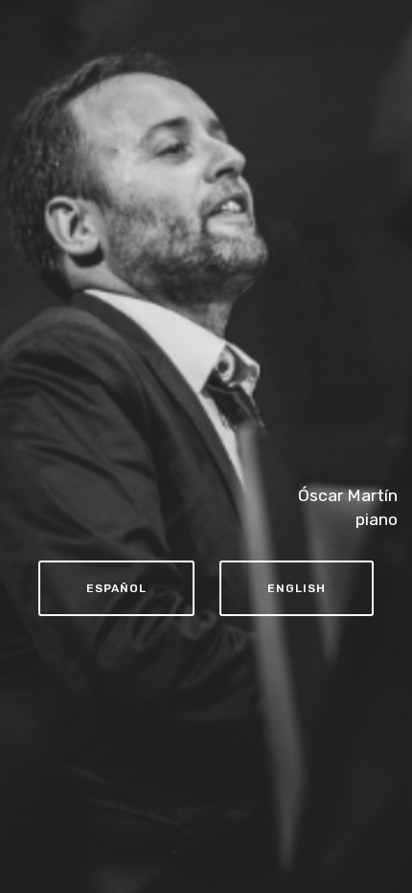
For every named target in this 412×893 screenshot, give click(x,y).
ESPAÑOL (116, 588)
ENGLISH (296, 588)
